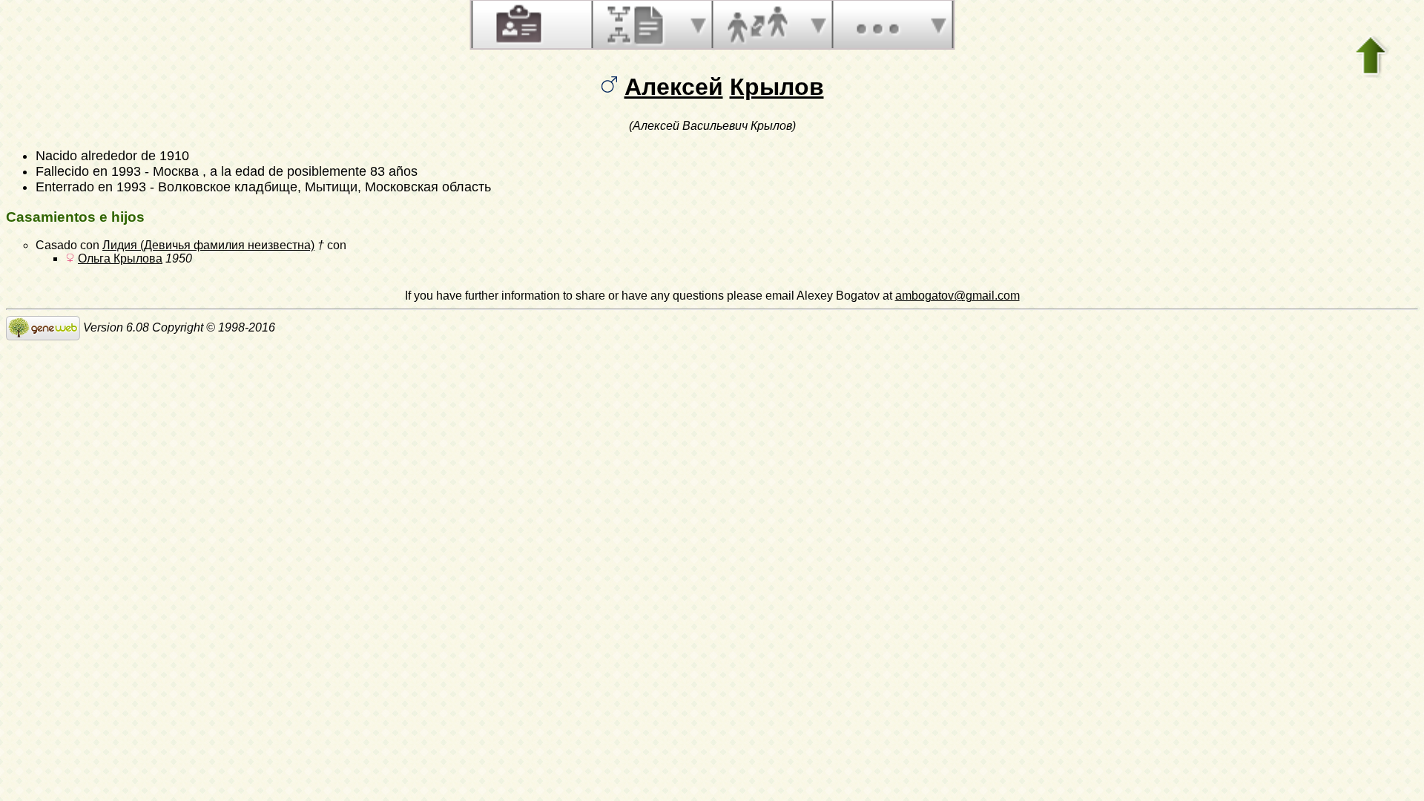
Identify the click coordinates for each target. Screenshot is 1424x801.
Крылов (777, 86)
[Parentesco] (757, 24)
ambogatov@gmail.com (957, 295)
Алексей (673, 86)
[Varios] (877, 24)
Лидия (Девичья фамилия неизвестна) (208, 245)
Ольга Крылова (120, 258)
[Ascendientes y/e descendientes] (637, 24)
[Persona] (516, 24)
